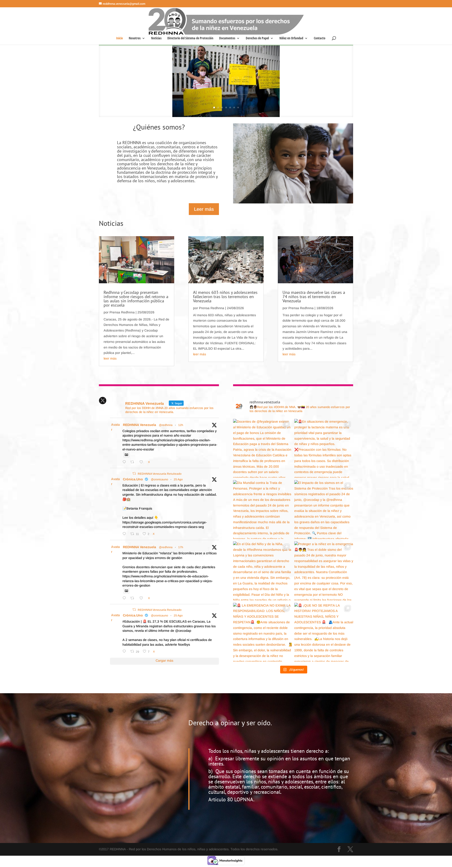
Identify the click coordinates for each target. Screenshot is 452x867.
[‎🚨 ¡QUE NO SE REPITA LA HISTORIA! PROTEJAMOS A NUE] (323, 632)
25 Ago (178, 479)
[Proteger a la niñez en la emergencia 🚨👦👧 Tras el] (323, 570)
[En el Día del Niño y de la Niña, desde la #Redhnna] (262, 570)
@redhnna (166, 425)
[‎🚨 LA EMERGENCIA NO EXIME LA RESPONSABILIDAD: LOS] (262, 632)
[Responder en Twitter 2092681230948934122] (125, 461)
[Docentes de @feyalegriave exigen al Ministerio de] (262, 448)
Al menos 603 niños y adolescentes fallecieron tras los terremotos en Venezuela (225, 297)
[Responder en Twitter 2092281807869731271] (125, 651)
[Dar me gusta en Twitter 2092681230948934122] (142, 461)
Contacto (319, 38)
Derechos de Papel (257, 38)
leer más (110, 358)
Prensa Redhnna (122, 312)
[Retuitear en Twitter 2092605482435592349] (133, 598)
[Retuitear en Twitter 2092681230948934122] (133, 461)
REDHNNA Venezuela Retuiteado (160, 473)
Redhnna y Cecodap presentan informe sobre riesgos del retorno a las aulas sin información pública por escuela (136, 299)
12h (180, 425)
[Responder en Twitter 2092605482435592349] (125, 598)
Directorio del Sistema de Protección (190, 38)
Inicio (119, 38)
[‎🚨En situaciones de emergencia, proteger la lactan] (323, 448)
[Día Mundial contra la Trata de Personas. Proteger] (262, 509)
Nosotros (135, 38)
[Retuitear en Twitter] (134, 473)
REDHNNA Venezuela (139, 425)
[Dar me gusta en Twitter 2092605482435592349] (142, 598)
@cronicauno (159, 479)
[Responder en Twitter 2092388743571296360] (125, 533)
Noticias (156, 38)
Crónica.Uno (133, 479)
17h (180, 547)
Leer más (204, 209)
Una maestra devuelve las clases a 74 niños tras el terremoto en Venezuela (313, 297)
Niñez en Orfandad (291, 38)
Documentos (227, 38)
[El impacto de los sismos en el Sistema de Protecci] (323, 509)
